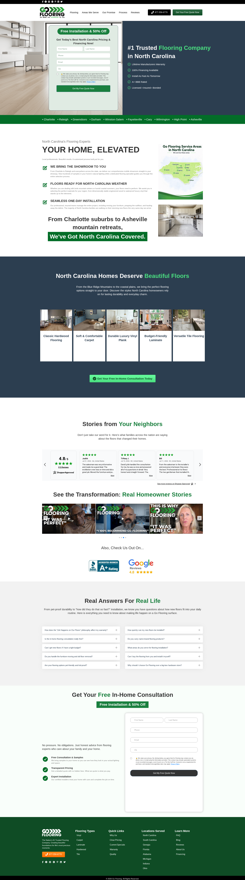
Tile (78, 854)
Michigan (147, 859)
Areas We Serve (90, 12)
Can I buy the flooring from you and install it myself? (149, 656)
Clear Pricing (116, 840)
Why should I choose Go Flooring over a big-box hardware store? (155, 665)
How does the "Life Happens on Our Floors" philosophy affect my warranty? (76, 630)
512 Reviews (63, 467)
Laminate (81, 845)
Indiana (146, 863)
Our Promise (108, 12)
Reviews (135, 12)
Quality (113, 854)
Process (123, 12)
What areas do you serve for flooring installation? (148, 648)
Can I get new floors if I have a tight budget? (63, 648)
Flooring (74, 12)
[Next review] (200, 465)
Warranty (114, 849)
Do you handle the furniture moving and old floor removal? (69, 656)
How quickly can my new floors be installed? (146, 630)
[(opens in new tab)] (104, 566)
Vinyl (79, 835)
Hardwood (81, 849)
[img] (63, 463)
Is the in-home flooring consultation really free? (64, 639)
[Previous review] (45, 465)
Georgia (146, 845)
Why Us (113, 835)
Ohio (145, 868)
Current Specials (117, 845)
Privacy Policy (91, 81)
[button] (187, 12)
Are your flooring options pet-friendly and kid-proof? (66, 665)
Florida (146, 849)
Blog (178, 840)
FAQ (178, 835)
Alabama (147, 854)
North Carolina (149, 835)
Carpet (80, 840)
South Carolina (150, 840)
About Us (180, 849)
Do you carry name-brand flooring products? (146, 639)
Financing (180, 854)
